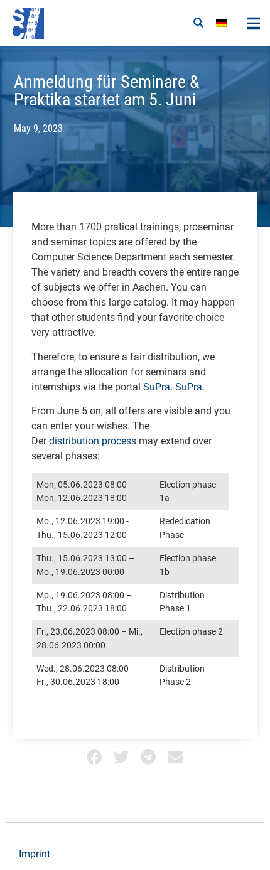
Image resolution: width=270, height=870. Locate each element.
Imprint (34, 854)
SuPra (156, 387)
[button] (198, 23)
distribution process (92, 441)
